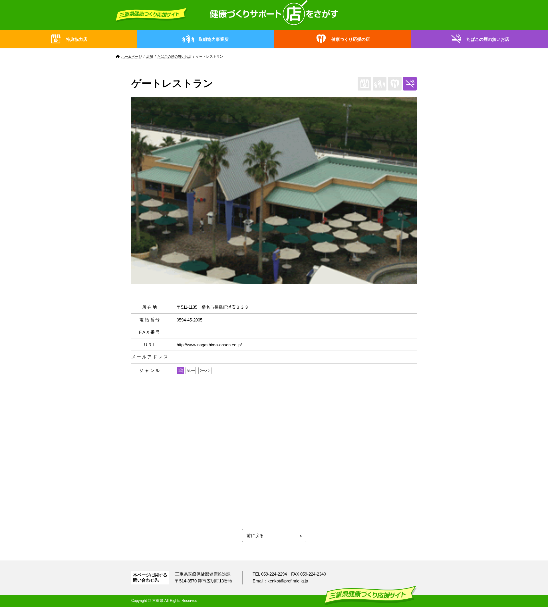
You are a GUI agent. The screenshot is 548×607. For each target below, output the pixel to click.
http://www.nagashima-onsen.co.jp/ (209, 344)
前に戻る (255, 535)
